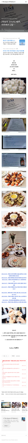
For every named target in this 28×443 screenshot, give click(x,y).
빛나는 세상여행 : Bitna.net (7, 440)
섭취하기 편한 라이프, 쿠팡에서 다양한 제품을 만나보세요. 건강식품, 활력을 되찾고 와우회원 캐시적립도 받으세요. (13, 53)
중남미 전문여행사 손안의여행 (9, 40)
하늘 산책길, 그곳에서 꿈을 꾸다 (8, 438)
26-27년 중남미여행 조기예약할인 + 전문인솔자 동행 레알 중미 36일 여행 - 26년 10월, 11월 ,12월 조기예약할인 (9, 43)
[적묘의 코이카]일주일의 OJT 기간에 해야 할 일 (10, 385)
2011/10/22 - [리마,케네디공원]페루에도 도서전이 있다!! (14, 300)
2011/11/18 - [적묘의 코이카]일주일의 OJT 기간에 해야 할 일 (14, 280)
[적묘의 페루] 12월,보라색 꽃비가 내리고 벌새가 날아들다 (10, 373)
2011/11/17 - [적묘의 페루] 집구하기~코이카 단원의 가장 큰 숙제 (14, 284)
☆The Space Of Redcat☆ (8, 2)
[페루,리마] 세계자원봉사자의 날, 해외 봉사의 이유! (10, 369)
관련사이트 (3, 435)
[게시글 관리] (8, 356)
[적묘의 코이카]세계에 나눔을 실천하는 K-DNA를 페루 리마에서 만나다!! (11, 381)
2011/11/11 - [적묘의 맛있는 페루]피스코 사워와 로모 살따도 (14, 302)
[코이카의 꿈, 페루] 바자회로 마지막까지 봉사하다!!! (10, 365)
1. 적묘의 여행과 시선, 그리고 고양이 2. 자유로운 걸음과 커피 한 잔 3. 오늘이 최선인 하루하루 (11, 421)
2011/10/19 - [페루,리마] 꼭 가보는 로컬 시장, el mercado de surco (14, 293)
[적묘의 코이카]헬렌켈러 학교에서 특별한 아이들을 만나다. (10, 377)
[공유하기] (6, 356)
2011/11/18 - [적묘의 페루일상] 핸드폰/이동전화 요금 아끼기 (14, 277)
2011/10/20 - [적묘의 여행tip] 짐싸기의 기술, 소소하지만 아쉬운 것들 (14, 297)
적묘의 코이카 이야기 (6, 360)
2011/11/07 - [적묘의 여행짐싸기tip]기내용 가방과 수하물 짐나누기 (14, 288)
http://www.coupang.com (9, 48)
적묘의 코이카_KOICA (15, 360)
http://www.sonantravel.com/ (10, 38)
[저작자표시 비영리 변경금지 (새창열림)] (18, 356)
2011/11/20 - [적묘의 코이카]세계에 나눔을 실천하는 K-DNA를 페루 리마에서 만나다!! (14, 274)
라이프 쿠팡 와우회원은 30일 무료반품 (13, 51)
